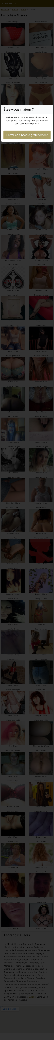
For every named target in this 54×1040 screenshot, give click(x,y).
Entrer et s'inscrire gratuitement (27, 135)
